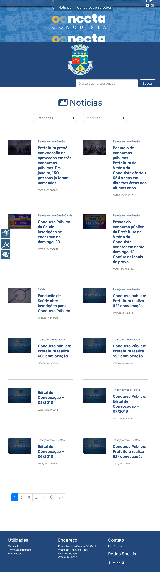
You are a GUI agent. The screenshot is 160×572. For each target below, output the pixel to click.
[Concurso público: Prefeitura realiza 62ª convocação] (94, 295)
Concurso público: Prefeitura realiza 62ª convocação (129, 301)
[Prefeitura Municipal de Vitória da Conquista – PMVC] (80, 59)
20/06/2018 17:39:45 (48, 409)
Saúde (68, 215)
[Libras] (5, 233)
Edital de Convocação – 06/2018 (51, 451)
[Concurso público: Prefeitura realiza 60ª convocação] (19, 345)
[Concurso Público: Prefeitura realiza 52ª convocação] (94, 446)
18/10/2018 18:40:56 (123, 363)
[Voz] (5, 244)
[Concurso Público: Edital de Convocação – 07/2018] (94, 395)
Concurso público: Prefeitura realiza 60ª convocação (54, 351)
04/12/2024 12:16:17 (123, 195)
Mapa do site (15, 553)
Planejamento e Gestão (51, 141)
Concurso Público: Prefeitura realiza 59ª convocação (129, 351)
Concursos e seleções (94, 7)
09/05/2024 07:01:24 (123, 269)
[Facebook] (109, 562)
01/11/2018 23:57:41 (48, 363)
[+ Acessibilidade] (5, 254)
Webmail (13, 546)
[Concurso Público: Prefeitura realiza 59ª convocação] (94, 345)
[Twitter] (113, 562)
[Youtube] (147, 5)
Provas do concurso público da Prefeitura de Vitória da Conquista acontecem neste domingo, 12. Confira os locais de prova (129, 242)
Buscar (147, 83)
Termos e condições (19, 549)
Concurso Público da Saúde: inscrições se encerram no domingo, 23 (54, 232)
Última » (56, 497)
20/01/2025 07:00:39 (48, 190)
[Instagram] (152, 5)
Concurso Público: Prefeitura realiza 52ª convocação (129, 451)
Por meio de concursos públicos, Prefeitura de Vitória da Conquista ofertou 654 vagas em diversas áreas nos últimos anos (130, 168)
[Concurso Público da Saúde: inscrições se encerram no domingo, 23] (19, 221)
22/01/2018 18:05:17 (123, 463)
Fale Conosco (116, 546)
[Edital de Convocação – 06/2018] (19, 446)
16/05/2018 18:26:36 (123, 418)
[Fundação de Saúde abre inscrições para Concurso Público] (19, 295)
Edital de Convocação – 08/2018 (51, 397)
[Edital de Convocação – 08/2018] (19, 395)
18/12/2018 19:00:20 (123, 313)
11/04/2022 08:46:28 (48, 318)
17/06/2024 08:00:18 (48, 249)
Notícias (64, 7)
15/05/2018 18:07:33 (48, 463)
